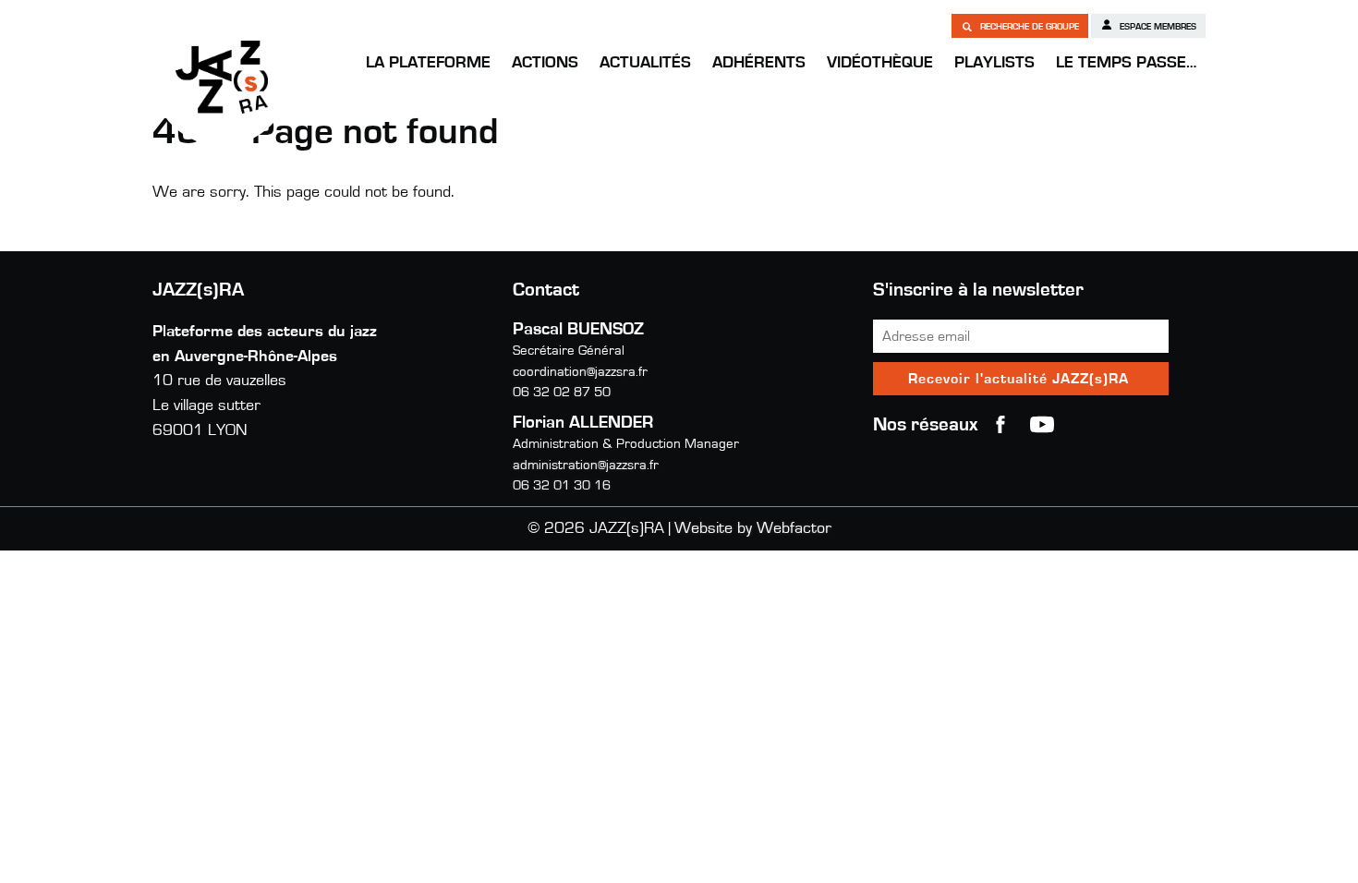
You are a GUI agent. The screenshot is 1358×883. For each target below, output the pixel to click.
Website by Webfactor (752, 528)
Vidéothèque (880, 62)
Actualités (645, 62)
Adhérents (759, 62)
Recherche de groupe (1028, 26)
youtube (1042, 425)
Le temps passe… (1126, 62)
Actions (545, 62)
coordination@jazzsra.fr (580, 372)
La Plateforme (428, 62)
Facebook (1000, 425)
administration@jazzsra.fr (586, 465)
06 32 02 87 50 (562, 392)
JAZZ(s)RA (221, 76)
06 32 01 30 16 (562, 485)
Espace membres (1156, 26)
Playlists (994, 62)
